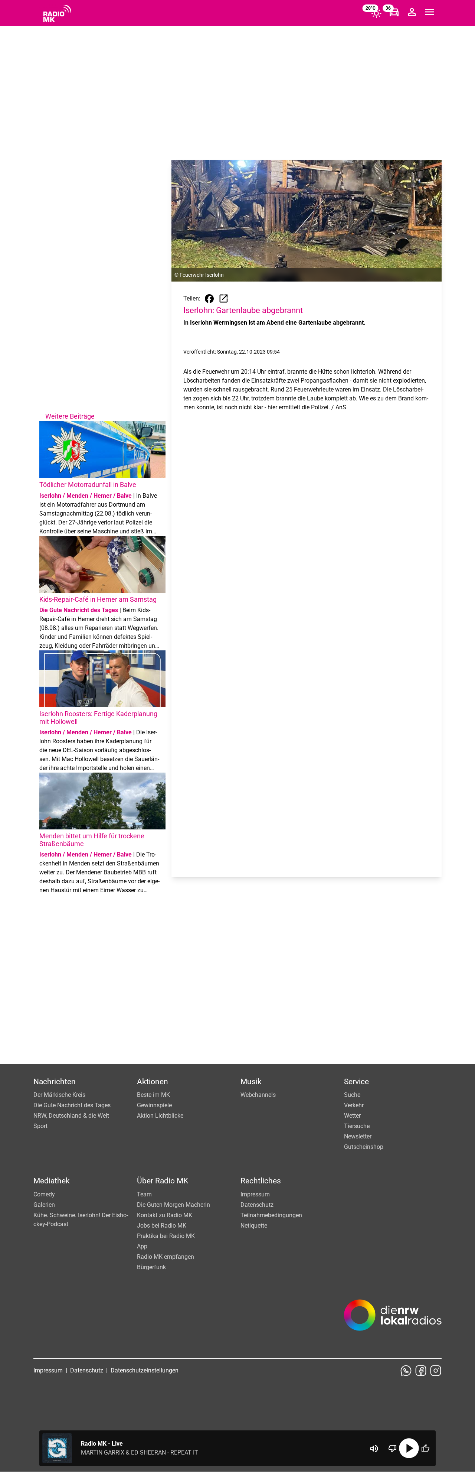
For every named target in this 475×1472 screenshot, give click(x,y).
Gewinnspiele (154, 1105)
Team (144, 1194)
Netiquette (253, 1225)
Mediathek (51, 1180)
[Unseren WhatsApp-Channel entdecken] (406, 1371)
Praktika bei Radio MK (166, 1235)
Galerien (44, 1204)
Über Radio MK (162, 1180)
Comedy (44, 1194)
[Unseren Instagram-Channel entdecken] (436, 1371)
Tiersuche (357, 1126)
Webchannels (258, 1094)
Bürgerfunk (151, 1267)
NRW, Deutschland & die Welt (71, 1115)
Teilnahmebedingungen (271, 1215)
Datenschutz (256, 1204)
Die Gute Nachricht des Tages (72, 1105)
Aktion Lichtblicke (160, 1115)
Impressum (255, 1194)
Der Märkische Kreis (59, 1094)
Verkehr (354, 1105)
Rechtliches (260, 1180)
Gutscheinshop (363, 1146)
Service (356, 1081)
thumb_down (392, 1448)
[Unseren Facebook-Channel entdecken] (421, 1371)
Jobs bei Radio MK (161, 1225)
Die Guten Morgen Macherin (173, 1204)
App (142, 1246)
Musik (251, 1081)
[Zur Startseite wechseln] (57, 13)
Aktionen (152, 1081)
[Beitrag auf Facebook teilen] (209, 298)
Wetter (352, 1115)
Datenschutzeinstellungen (144, 1370)
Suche (352, 1094)
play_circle (409, 1448)
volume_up (374, 1448)
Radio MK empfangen (165, 1256)
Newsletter (357, 1136)
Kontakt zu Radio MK (164, 1215)
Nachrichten (54, 1081)
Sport (40, 1126)
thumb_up (425, 1448)
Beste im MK (153, 1094)
